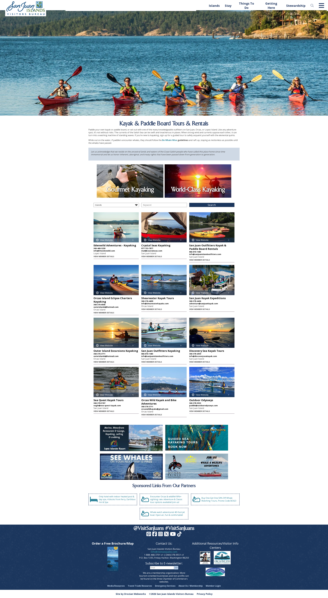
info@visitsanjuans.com (164, 551)
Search (212, 205)
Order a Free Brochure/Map (113, 543)
